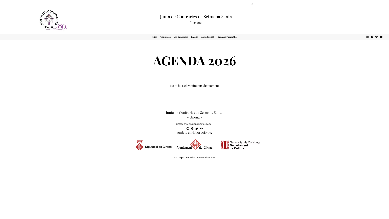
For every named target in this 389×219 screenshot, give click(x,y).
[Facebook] (372, 36)
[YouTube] (381, 36)
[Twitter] (376, 36)
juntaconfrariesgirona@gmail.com (193, 124)
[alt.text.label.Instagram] (367, 36)
